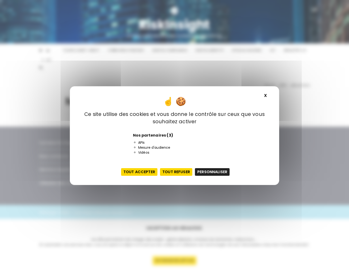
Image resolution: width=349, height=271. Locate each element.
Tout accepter (139, 172)
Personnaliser (212, 172)
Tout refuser (176, 172)
